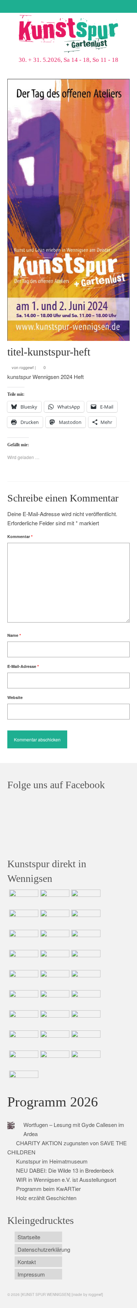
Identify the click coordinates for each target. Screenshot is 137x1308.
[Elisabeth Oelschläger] (84, 1059)
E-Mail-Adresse (23, 666)
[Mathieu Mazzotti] (53, 939)
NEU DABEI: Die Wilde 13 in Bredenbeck (65, 1170)
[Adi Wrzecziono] (84, 979)
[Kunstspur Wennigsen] (68, 34)
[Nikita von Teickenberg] (84, 1019)
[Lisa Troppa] (84, 999)
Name (14, 635)
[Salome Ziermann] (53, 899)
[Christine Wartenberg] (84, 919)
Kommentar (20, 536)
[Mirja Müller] (53, 959)
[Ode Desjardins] (53, 1039)
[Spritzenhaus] (22, 1080)
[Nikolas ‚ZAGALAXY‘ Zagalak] (84, 939)
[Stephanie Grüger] (22, 1039)
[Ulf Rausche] (22, 919)
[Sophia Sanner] (53, 979)
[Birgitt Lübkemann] (22, 959)
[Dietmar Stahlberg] (84, 959)
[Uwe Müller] (53, 999)
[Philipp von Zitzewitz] (22, 979)
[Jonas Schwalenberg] (53, 1019)
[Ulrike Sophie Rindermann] (22, 939)
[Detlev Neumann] (53, 1059)
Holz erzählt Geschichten (46, 1198)
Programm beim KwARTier (48, 1188)
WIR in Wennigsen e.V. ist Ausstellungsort (66, 1179)
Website (15, 697)
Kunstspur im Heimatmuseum (52, 1161)
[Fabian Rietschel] (53, 919)
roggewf (26, 367)
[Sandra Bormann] (22, 1059)
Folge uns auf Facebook (56, 784)
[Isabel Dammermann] (84, 899)
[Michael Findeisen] (22, 999)
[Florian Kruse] (84, 1039)
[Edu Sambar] (22, 899)
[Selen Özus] (22, 1019)
